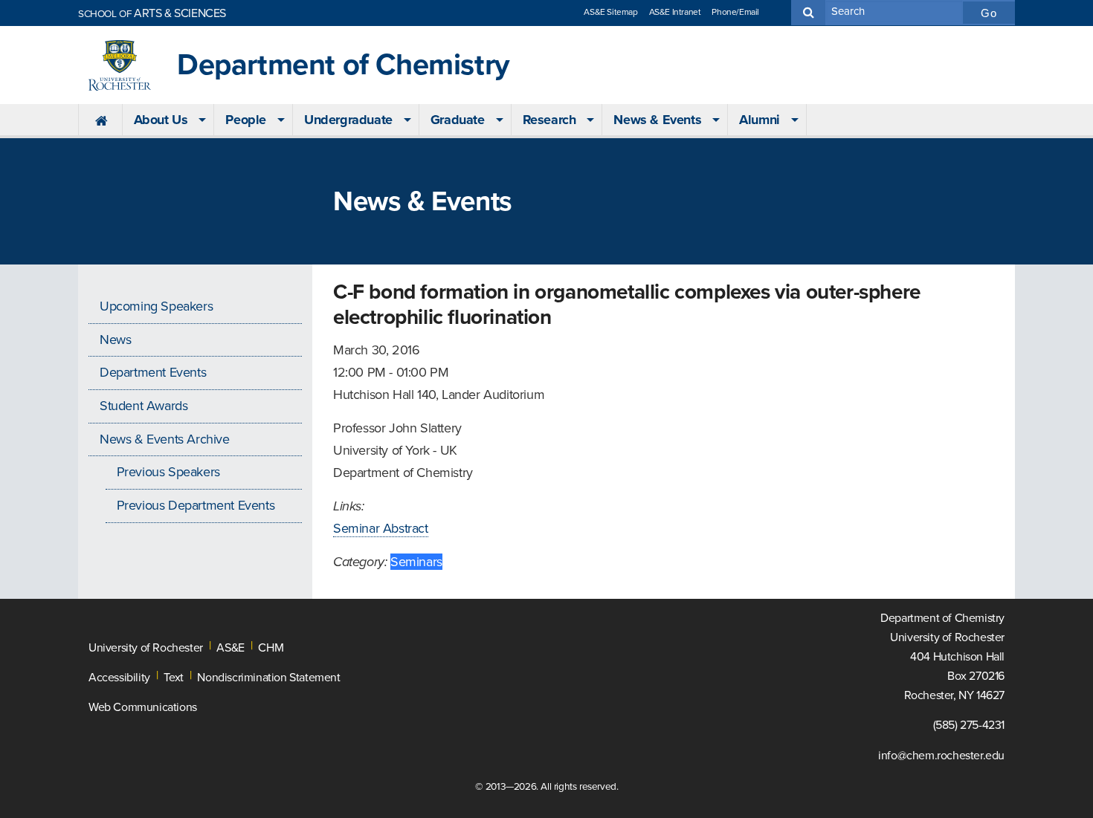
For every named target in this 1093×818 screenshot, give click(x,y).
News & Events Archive (165, 439)
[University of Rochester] (119, 65)
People (245, 119)
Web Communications (142, 707)
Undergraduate (348, 119)
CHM (270, 647)
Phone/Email (735, 12)
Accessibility (119, 677)
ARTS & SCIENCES (152, 13)
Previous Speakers (168, 472)
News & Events (657, 119)
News (115, 339)
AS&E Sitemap (610, 12)
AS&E (230, 647)
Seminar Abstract (380, 528)
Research (549, 119)
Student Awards (143, 405)
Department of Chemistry (343, 65)
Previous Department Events (196, 505)
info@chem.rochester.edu (941, 755)
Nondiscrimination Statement (268, 677)
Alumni (759, 119)
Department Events (153, 372)
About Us (161, 119)
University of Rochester (145, 647)
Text (173, 677)
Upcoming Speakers (156, 306)
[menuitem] (100, 120)
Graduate (458, 119)
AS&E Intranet (675, 12)
